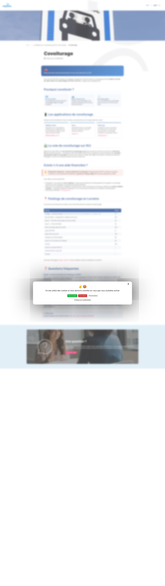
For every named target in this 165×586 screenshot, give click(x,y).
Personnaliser (93, 295)
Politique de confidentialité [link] (82, 300)
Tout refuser (82, 295)
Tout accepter (72, 295)
